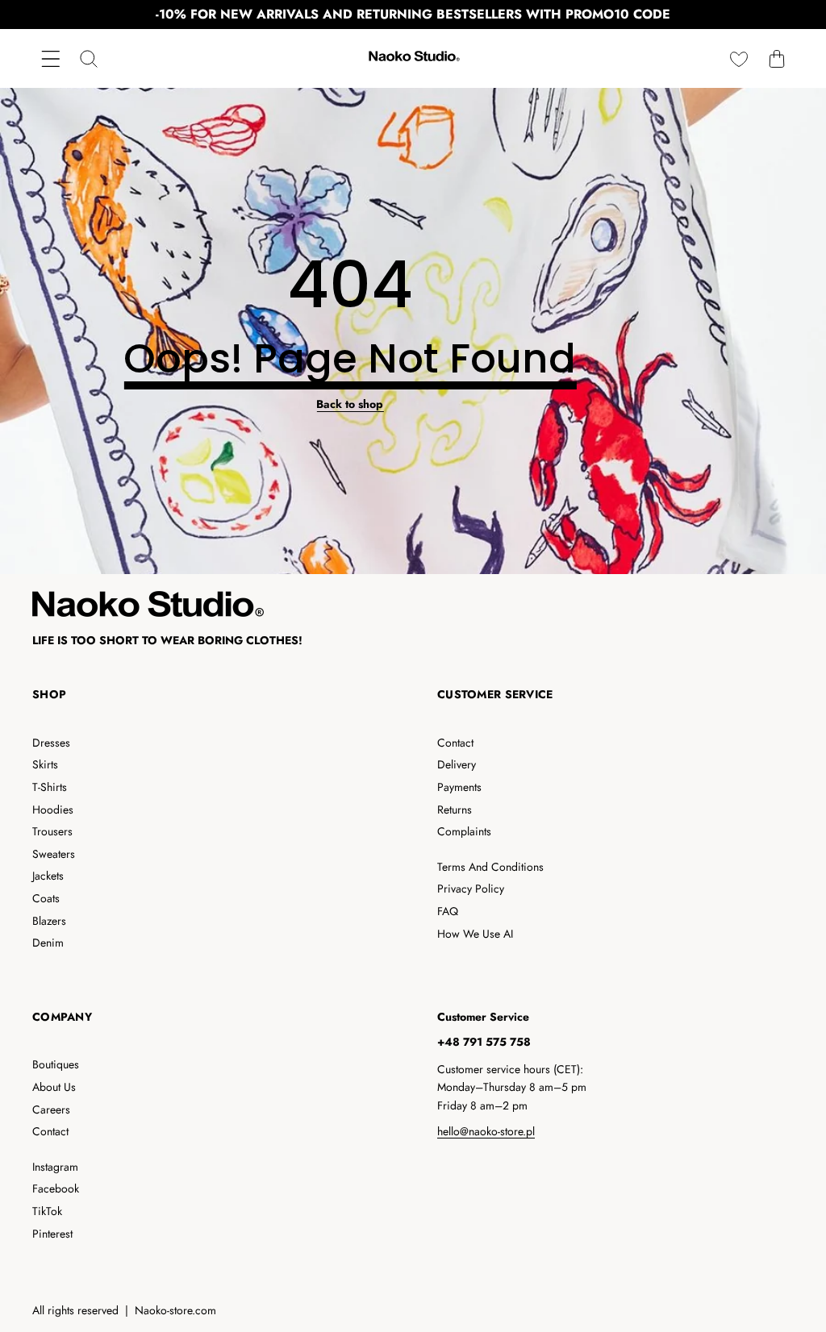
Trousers (52, 831)
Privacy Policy (470, 888)
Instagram (55, 1167)
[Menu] (50, 58)
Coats (46, 898)
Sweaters (53, 854)
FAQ (447, 911)
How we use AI (475, 934)
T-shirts (49, 787)
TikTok (47, 1211)
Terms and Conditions (490, 867)
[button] (776, 58)
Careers (51, 1109)
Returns (454, 809)
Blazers (49, 921)
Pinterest (52, 1234)
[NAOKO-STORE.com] (413, 58)
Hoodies (52, 809)
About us (54, 1087)
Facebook (55, 1188)
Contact (455, 743)
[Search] (88, 58)
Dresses (51, 743)
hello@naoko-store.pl (486, 1131)
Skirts (45, 764)
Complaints (464, 831)
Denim (48, 942)
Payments (459, 787)
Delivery (456, 764)
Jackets (48, 876)
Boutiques (55, 1064)
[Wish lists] (738, 58)
